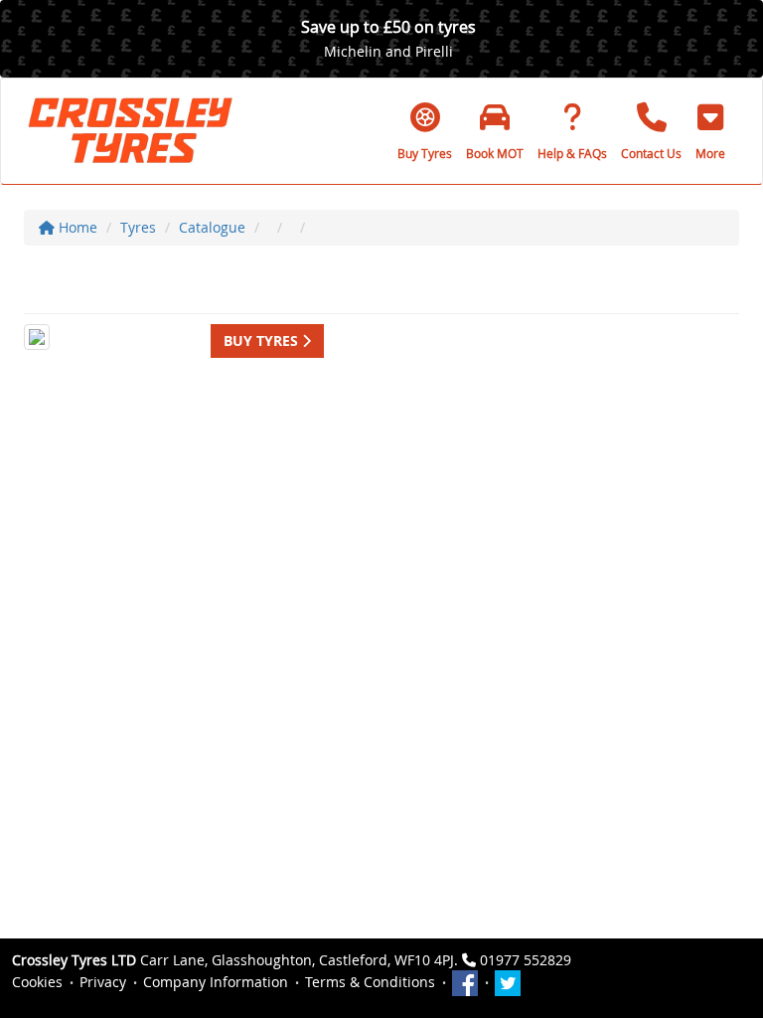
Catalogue (212, 227)
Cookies (37, 981)
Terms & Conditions (370, 981)
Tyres (138, 227)
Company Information (215, 981)
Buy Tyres (263, 340)
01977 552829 (525, 959)
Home (76, 227)
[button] (710, 131)
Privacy (102, 981)
